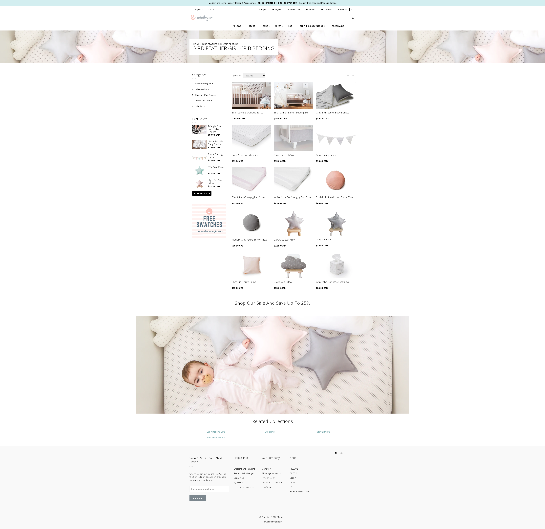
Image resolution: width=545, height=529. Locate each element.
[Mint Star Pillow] (199, 170)
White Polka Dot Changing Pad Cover (293, 197)
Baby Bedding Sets (204, 83)
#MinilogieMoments (271, 473)
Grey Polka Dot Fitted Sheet (246, 155)
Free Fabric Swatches (244, 486)
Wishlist (311, 9)
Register (278, 9)
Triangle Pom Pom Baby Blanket (215, 129)
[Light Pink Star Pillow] (199, 183)
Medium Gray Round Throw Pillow (249, 239)
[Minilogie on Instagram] (335, 453)
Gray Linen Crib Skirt (284, 155)
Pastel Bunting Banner (215, 156)
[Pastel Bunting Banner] (199, 157)
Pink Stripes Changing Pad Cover (248, 197)
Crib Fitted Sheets (203, 100)
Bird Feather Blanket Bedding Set (291, 112)
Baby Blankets (202, 89)
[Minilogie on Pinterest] (341, 453)
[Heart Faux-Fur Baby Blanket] (199, 144)
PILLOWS (294, 468)
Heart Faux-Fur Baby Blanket (216, 143)
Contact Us (239, 477)
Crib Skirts (200, 106)
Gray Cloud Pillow (283, 282)
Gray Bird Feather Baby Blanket (332, 112)
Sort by (237, 75)
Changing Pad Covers (205, 94)
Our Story (266, 468)
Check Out (328, 9)
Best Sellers (199, 119)
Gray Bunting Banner (326, 155)
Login (263, 9)
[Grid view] (347, 75)
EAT (291, 486)
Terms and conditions (272, 482)
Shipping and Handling (244, 468)
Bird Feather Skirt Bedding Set (247, 112)
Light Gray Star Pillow (284, 239)
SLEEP (293, 477)
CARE (292, 482)
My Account (295, 9)
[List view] (353, 75)
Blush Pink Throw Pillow (244, 282)
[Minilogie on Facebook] (330, 453)
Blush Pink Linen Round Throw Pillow (335, 197)
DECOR (293, 473)
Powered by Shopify (272, 521)
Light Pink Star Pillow (215, 182)
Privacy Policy (268, 477)
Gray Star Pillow (324, 239)
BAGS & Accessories (300, 491)
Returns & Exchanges (244, 473)
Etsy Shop (267, 486)
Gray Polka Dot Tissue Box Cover (333, 282)
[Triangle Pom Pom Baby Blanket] (199, 129)
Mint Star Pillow (216, 167)
